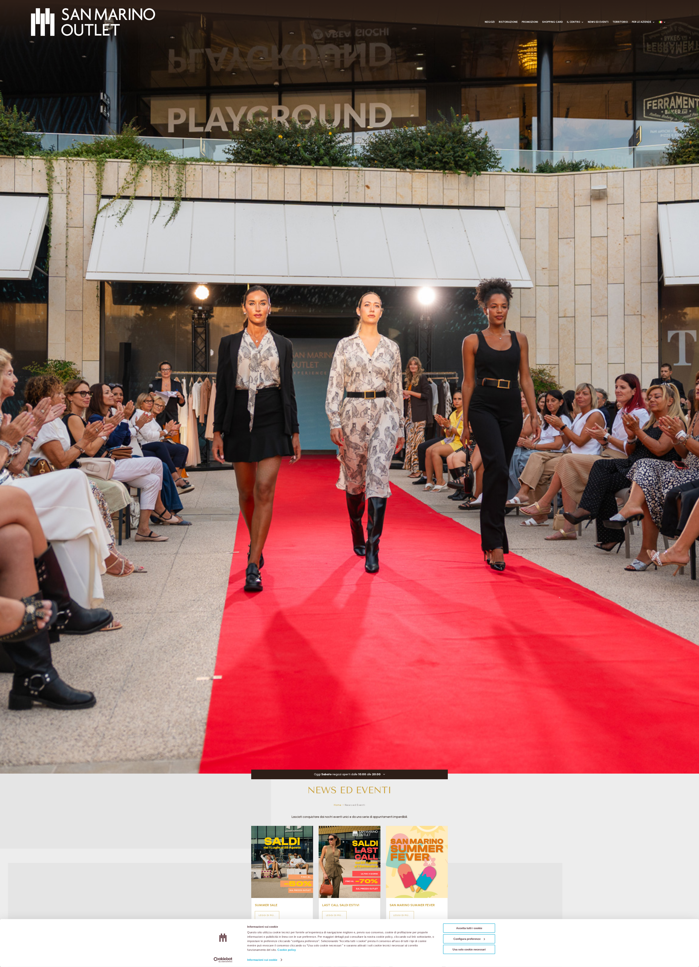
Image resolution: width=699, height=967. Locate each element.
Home (337, 805)
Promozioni (530, 21)
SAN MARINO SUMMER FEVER (412, 905)
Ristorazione (508, 21)
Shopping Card (552, 21)
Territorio (620, 21)
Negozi (490, 21)
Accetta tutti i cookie (469, 928)
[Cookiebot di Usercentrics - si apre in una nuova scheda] (223, 960)
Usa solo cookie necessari (469, 949)
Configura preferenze (467, 938)
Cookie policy (286, 949)
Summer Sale (266, 905)
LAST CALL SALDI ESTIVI (340, 905)
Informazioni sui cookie (262, 959)
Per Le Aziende (641, 21)
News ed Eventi (598, 21)
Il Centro (573, 21)
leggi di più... (267, 915)
